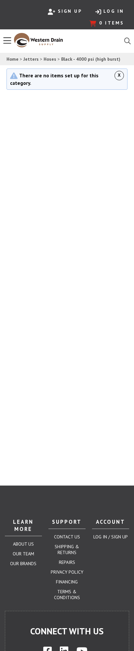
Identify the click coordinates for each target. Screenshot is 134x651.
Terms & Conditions (67, 594)
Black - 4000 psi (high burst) (90, 59)
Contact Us (67, 537)
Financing (67, 582)
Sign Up (70, 11)
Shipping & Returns (67, 549)
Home (13, 59)
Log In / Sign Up (110, 537)
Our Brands (23, 563)
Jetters (31, 59)
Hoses (50, 59)
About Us (23, 544)
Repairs (67, 562)
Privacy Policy (67, 572)
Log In (113, 11)
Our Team (23, 554)
